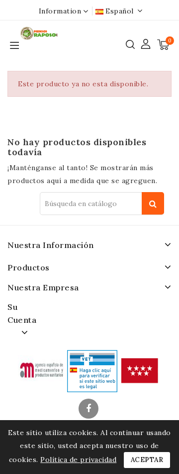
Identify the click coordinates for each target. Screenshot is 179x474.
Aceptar (147, 460)
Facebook (89, 410)
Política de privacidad (78, 459)
